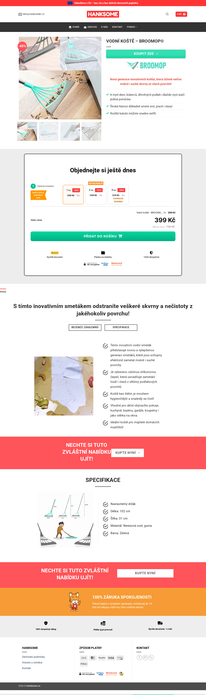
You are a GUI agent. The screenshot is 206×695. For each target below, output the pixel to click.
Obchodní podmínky (33, 656)
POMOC (131, 27)
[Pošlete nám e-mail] (145, 657)
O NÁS (104, 27)
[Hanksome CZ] (103, 14)
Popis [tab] (3, 292)
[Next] (96, 78)
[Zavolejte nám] (151, 657)
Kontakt (26, 668)
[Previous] (25, 78)
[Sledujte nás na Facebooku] (139, 657)
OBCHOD (92, 27)
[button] (167, 14)
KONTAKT (117, 27)
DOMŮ (76, 27)
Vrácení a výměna (32, 662)
